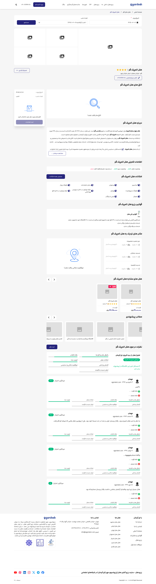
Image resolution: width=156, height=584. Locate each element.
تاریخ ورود (135, 18)
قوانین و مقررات (136, 535)
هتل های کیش (115, 526)
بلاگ (63, 4)
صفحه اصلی (137, 531)
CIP (90, 4)
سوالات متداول (136, 544)
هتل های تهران (115, 530)
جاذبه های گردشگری (73, 4)
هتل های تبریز (115, 542)
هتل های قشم (115, 547)
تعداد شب (84, 18)
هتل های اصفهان (114, 534)
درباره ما (139, 522)
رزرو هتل (96, 4)
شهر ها (84, 4)
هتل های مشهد (115, 522)
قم (123, 149)
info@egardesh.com (88, 532)
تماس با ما (138, 526)
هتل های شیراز (115, 538)
